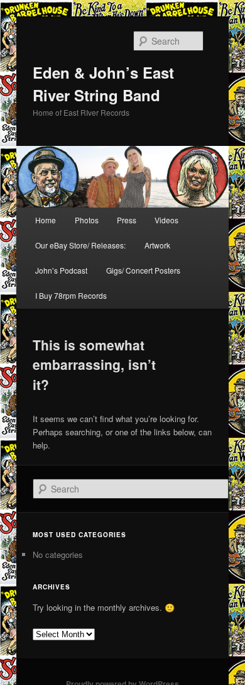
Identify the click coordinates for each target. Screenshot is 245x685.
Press (126, 219)
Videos (166, 219)
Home (45, 219)
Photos (87, 219)
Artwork (157, 245)
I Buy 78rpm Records (71, 295)
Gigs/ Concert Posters (143, 270)
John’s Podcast (61, 270)
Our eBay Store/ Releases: (80, 245)
